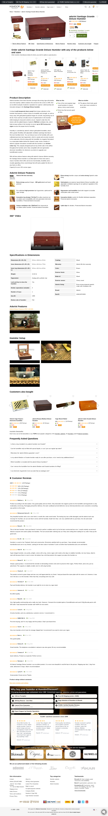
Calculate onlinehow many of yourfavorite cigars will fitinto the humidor (76, 120)
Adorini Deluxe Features (19, 43)
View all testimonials (80, 790)
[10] (20, 483)
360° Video (31, 43)
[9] (77, 21)
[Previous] (11, 43)
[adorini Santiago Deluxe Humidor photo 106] (17, 28)
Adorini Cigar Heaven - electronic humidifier (31, 73)
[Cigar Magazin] (72, 754)
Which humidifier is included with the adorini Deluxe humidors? (29, 462)
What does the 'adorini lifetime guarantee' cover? (25, 453)
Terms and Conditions (15, 793)
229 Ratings (82, 21)
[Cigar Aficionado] (17, 754)
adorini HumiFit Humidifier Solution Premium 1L (46, 71)
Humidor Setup (71, 43)
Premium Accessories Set (71, 71)
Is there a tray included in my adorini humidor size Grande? (28, 444)
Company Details (30, 791)
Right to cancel (30, 786)
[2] (30, 78)
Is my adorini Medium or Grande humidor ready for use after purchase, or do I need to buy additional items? (42, 457)
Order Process (13, 791)
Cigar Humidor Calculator (32, 795)
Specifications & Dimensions (45, 43)
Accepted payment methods (33, 788)
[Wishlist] (97, 7)
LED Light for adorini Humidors (58, 70)
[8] (76, 21)
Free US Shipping (27, 2)
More (66, 7)
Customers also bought (84, 43)
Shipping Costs (14, 789)
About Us (28, 779)
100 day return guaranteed (47, 2)
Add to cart (82, 35)
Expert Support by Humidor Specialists (27, 711)
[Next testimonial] (94, 730)
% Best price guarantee (89, 2)
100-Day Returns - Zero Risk (23, 700)
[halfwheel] (91, 754)
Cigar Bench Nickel (61, 419)
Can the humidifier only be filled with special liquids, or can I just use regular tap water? (36, 448)
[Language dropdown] (95, 809)
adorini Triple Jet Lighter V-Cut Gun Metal (85, 71)
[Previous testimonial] (13, 730)
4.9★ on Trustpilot (8, 2)
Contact (12, 779)
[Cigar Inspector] (54, 754)
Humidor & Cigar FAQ (31, 793)
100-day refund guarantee (32, 781)
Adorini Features (60, 43)
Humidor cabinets (60, 433)
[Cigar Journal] (35, 754)
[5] (48, 79)
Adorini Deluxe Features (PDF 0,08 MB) (21, 309)
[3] (45, 79)
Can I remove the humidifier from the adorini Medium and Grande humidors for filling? (36, 466)
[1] (41, 79)
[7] (34, 78)
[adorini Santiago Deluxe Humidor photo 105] (17, 19)
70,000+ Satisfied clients (69, 2)
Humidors (71, 433)
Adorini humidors (83, 433)
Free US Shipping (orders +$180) (68, 696)
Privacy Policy (13, 796)
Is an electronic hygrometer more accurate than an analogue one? (30, 471)
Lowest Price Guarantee (22, 705)
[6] (75, 21)
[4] (73, 21)
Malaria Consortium (41, 809)
